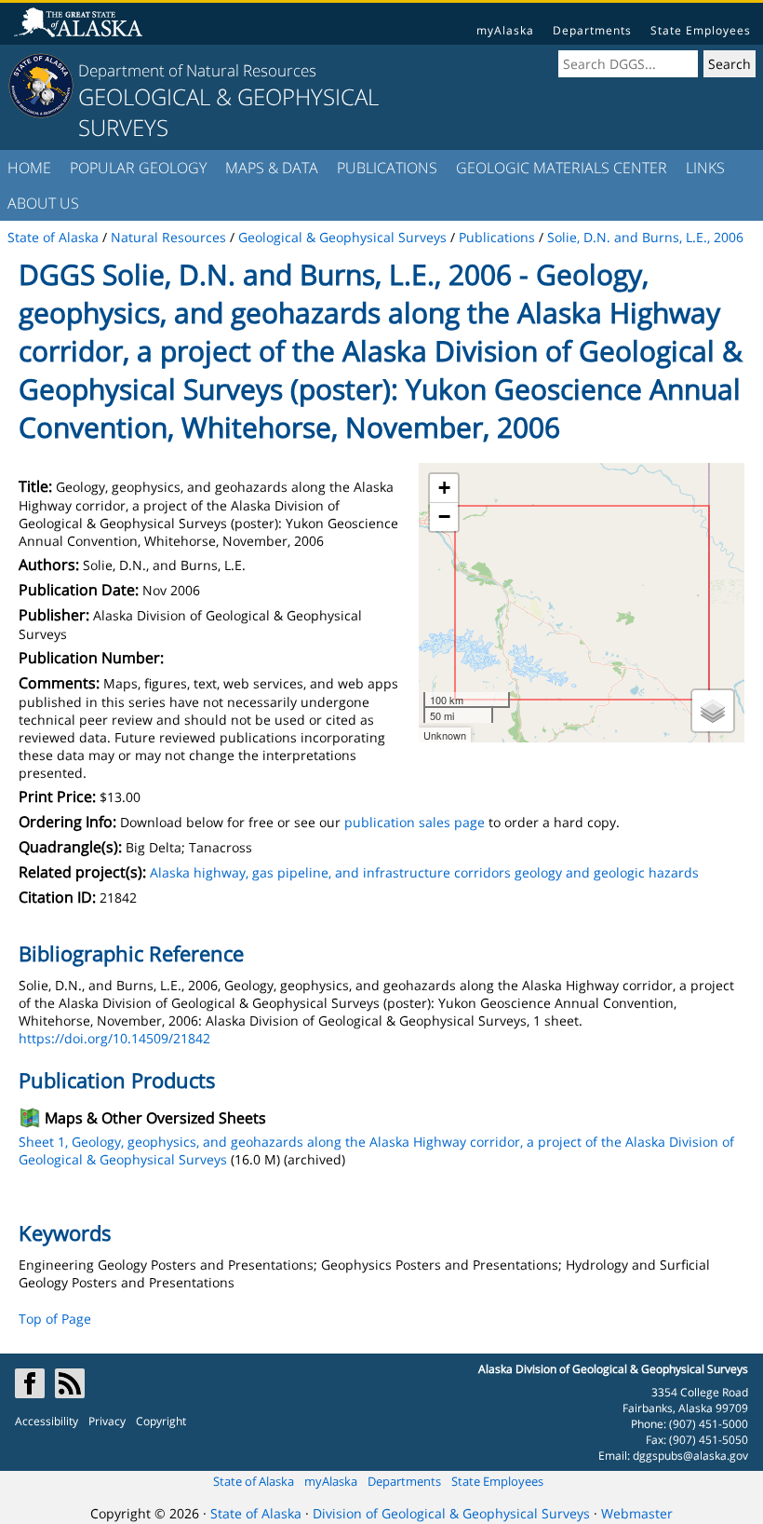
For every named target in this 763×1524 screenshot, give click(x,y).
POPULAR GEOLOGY (138, 167)
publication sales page (414, 822)
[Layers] (712, 710)
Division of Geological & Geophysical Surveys (451, 1513)
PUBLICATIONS (387, 167)
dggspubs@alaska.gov (690, 1455)
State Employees (700, 30)
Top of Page (55, 1318)
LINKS (705, 167)
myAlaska (505, 30)
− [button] (444, 516)
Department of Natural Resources (197, 70)
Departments (592, 30)
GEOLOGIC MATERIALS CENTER (561, 167)
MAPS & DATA (271, 167)
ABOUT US (43, 203)
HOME (29, 167)
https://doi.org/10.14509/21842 (114, 1038)
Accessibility (46, 1421)
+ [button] (444, 487)
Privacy (107, 1421)
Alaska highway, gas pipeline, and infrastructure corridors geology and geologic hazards (424, 872)
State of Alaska (253, 1481)
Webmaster (637, 1513)
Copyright (161, 1421)
